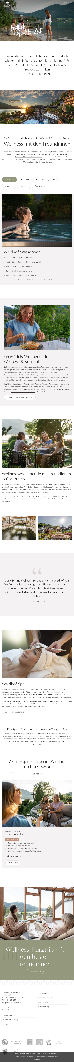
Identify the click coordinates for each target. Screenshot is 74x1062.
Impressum (5, 1024)
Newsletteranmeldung (45, 998)
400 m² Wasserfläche (26, 257)
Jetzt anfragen (35, 971)
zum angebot (12, 863)
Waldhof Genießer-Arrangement (19, 397)
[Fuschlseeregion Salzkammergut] (17, 1042)
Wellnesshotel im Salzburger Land (23, 392)
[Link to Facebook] (4, 1008)
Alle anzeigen (36, 774)
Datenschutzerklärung (10, 1020)
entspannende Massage (10, 692)
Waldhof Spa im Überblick (15, 712)
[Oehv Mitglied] (5, 1042)
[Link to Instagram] (8, 1008)
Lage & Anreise (42, 1002)
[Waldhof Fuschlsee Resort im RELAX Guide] (29, 1042)
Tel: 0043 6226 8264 (9, 1000)
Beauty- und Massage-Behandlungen (28, 157)
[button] (10, 772)
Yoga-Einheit (28, 487)
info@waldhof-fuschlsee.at (11, 1003)
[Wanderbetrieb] (48, 1042)
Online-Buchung (43, 1007)
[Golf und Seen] (58, 1042)
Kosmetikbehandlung (9, 695)
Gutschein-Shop (43, 993)
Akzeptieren (37, 1059)
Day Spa (35, 736)
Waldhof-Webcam (8, 1015)
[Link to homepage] (7, 4)
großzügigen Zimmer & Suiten (46, 484)
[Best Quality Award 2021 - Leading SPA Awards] (39, 1042)
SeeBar (65, 377)
